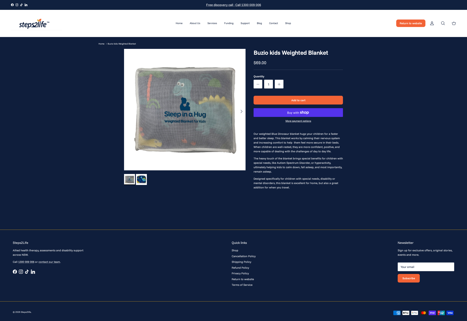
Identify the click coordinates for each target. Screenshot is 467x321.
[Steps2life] (36, 23)
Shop (288, 23)
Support (245, 23)
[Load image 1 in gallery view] (185, 109)
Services (212, 23)
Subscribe (408, 278)
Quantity (259, 76)
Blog (259, 23)
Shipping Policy (241, 262)
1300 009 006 (26, 262)
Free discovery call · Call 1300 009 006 (233, 5)
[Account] (431, 23)
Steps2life (26, 312)
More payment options (298, 121)
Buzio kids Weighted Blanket (122, 43)
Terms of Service (242, 285)
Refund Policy (240, 267)
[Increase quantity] (279, 84)
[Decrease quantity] (258, 84)
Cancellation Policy (244, 256)
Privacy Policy (240, 273)
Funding (229, 23)
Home (179, 23)
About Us (195, 23)
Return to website (411, 23)
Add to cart (298, 100)
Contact (273, 23)
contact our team (49, 262)
